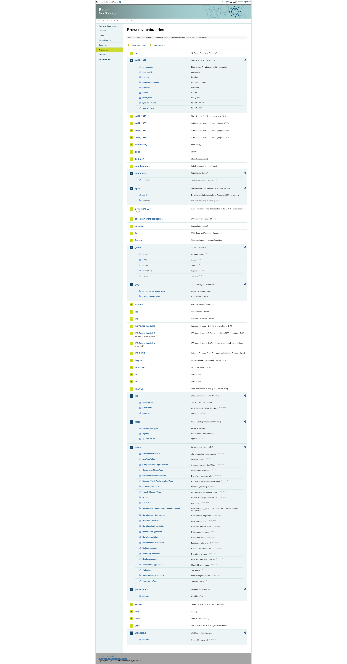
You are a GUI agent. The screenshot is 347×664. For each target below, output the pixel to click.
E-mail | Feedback (106, 656)
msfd (137, 422)
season (145, 93)
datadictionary (142, 166)
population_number (150, 82)
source (145, 265)
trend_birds (147, 98)
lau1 (137, 374)
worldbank (140, 633)
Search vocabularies (138, 45)
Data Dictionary (119, 21)
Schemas (103, 45)
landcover (140, 367)
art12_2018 (140, 116)
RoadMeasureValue (150, 559)
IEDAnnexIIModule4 (145, 343)
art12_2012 (140, 60)
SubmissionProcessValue (153, 575)
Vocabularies (104, 50)
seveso (138, 604)
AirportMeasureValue (151, 454)
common (139, 159)
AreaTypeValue (148, 459)
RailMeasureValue (149, 548)
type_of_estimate (149, 103)
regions (145, 434)
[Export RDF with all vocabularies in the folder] (245, 60)
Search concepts (159, 45)
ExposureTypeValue (150, 486)
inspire (138, 360)
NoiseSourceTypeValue (152, 532)
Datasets (102, 31)
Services (102, 54)
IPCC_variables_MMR (151, 296)
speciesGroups (148, 439)
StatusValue (147, 570)
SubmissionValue (149, 581)
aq (136, 53)
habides (139, 304)
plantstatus (147, 408)
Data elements (105, 40)
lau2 (137, 381)
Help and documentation (109, 26)
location (145, 77)
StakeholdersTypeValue (152, 565)
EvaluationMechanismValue (154, 476)
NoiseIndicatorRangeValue (153, 515)
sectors (145, 413)
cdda (137, 152)
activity (145, 195)
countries (146, 596)
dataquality (140, 173)
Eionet (109, 21)
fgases (138, 240)
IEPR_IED (140, 353)
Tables (101, 35)
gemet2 (139, 247)
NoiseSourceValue (150, 537)
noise (138, 447)
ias (136, 312)
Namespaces (104, 59)
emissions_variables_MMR (153, 291)
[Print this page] (231, 2)
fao (136, 233)
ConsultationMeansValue (152, 470)
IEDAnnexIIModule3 (145, 333)
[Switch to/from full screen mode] (235, 2)
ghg (137, 284)
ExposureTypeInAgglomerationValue (157, 481)
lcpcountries (147, 403)
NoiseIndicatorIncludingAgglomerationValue (161, 508)
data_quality (147, 72)
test (137, 611)
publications (141, 589)
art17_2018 (140, 137)
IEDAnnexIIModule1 (145, 326)
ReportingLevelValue (151, 554)
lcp (136, 396)
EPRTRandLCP (143, 209)
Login (226, 2)
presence (146, 88)
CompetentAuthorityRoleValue (155, 465)
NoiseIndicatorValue (150, 521)
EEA (109, 2)
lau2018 (139, 389)
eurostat (139, 226)
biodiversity (141, 145)
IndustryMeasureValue (151, 492)
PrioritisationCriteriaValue (153, 543)
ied (136, 319)
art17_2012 (140, 130)
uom (137, 618)
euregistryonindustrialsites (149, 219)
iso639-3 (145, 497)
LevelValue (147, 503)
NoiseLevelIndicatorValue (153, 526)
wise (137, 626)
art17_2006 (140, 123)
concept (145, 254)
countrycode (147, 67)
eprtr (137, 188)
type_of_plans (148, 108)
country (145, 640)
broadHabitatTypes (150, 428)
